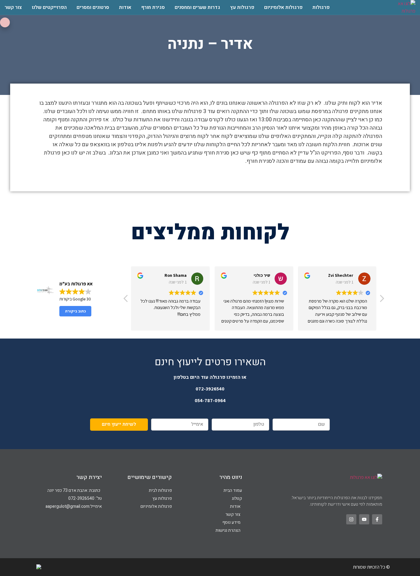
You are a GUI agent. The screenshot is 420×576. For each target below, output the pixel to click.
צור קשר (13, 7)
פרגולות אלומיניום (283, 7)
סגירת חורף (153, 7)
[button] (381, 300)
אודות (125, 7)
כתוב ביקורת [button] (75, 311)
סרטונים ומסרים (93, 7)
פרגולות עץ (242, 7)
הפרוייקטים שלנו (49, 7)
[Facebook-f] (377, 519)
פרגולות (321, 7)
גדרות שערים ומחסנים (197, 7)
